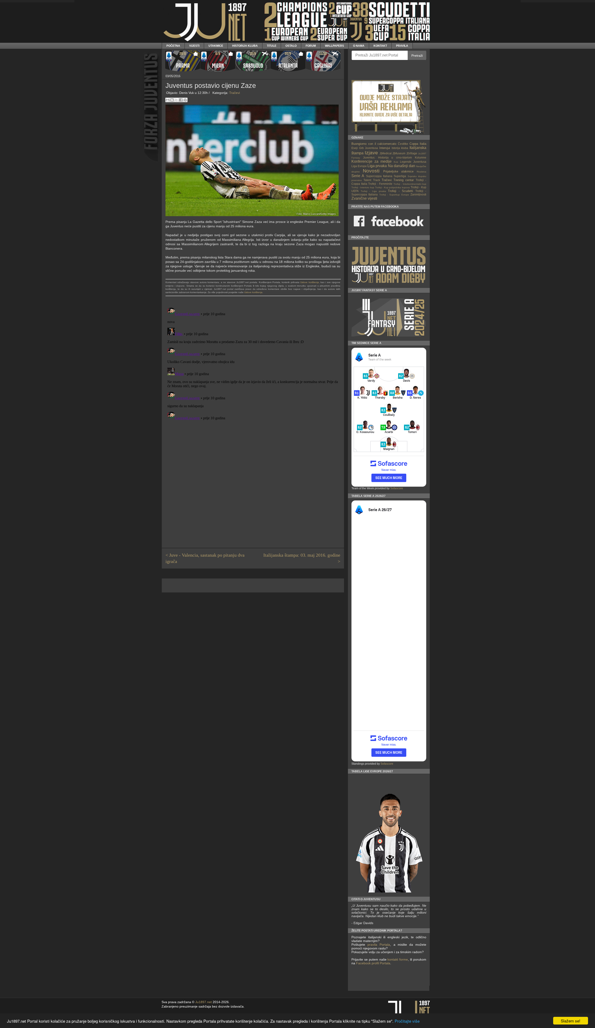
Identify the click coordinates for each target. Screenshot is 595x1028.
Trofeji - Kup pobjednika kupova (392, 187)
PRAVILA (402, 45)
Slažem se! (570, 1021)
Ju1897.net (203, 1002)
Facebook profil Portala (373, 963)
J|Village (411, 153)
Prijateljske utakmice (398, 171)
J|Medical (386, 153)
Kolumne (420, 157)
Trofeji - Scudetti (400, 191)
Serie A (357, 176)
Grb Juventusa (368, 147)
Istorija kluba (400, 147)
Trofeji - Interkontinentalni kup (409, 184)
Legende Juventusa (413, 161)
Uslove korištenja (309, 282)
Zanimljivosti (418, 194)
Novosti (371, 170)
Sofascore (396, 488)
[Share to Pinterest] (185, 100)
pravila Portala (378, 944)
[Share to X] (176, 100)
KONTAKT (380, 45)
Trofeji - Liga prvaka (373, 191)
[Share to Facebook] (180, 100)
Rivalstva (421, 171)
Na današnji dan (401, 166)
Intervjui (384, 148)
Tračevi (234, 93)
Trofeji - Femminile (380, 183)
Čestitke (403, 143)
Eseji (354, 147)
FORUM (311, 45)
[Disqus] (252, 364)
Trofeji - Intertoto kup (362, 187)
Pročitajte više (407, 1021)
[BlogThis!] (172, 100)
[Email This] (167, 100)
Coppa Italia (418, 143)
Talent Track (372, 180)
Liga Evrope (359, 166)
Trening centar (403, 180)
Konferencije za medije (371, 161)
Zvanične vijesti (364, 198)
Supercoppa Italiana (379, 176)
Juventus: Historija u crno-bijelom (387, 157)
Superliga (400, 176)
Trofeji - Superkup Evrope (394, 194)
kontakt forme (397, 959)
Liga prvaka (377, 166)
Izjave (371, 152)
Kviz (396, 162)
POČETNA (173, 45)
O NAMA (358, 45)
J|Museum (398, 153)
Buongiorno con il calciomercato (374, 143)
